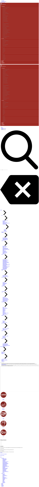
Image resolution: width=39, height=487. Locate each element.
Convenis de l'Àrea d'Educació (6, 262)
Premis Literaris (4, 251)
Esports (4, 110)
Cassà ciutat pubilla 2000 (5, 248)
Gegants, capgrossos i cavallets (6, 249)
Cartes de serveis (5, 28)
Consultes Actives (5, 81)
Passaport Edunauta (5, 261)
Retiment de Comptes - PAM (6, 36)
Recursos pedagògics (5, 267)
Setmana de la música (5, 252)
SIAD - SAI (4, 336)
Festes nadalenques (5, 283)
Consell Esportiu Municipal (5, 276)
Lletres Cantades (4, 253)
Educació (4, 117)
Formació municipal (5, 263)
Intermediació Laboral (5, 329)
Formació (2, 359)
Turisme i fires (2, 361)
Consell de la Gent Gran (5, 343)
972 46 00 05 (2, 0)
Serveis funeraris (4, 223)
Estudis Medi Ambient (5, 314)
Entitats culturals (4, 247)
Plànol (2, 61)
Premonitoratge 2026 (5, 301)
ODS (3, 22)
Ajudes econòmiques (5, 259)
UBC (3, 436)
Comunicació (4, 9)
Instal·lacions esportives (5, 275)
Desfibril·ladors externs (5, 220)
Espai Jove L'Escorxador (5, 298)
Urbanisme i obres (5, 17)
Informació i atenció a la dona (6, 328)
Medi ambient (4, 58)
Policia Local (4, 321)
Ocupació (2, 360)
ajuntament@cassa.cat (3, 1)
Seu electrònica (5, 27)
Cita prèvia (2, 62)
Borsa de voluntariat (5, 237)
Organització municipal (6, 23)
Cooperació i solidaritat (5, 238)
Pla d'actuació (4, 337)
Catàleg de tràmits (5, 8)
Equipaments (4, 221)
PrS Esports (5, 229)
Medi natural (4, 309)
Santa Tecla (4, 284)
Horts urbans (4, 312)
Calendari (4, 282)
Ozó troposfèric (4, 313)
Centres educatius (4, 260)
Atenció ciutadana (5, 18)
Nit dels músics (4, 250)
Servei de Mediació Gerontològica (6, 345)
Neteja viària (4, 311)
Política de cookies (2, 455)
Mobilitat (4, 310)
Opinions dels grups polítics (6, 32)
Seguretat (4, 59)
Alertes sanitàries (4, 307)
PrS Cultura (5, 230)
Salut (3, 52)
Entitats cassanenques (5, 40)
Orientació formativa (5, 264)
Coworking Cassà (3, 352)
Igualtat (2, 330)
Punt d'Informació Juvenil (5, 300)
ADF (3, 320)
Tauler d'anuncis (5, 37)
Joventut (4, 51)
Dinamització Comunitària (5, 344)
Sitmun (3, 427)
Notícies (2, 60)
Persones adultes (4, 265)
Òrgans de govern (5, 33)
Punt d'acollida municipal (5, 239)
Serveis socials (4, 45)
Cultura (4, 47)
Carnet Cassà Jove (5, 297)
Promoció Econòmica (5, 44)
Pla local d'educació (5, 266)
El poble (2, 38)
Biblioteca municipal (5, 246)
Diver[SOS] (4, 54)
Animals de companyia (5, 308)
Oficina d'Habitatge (5, 291)
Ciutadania (4, 39)
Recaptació (4, 76)
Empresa (2, 353)
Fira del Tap (4, 285)
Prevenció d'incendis (5, 322)
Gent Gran (2, 338)
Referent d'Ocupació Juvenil (6, 299)
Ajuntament (3, 6)
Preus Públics (4, 86)
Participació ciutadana (5, 13)
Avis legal (1, 452)
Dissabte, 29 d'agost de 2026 (2, 2)
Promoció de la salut (5, 222)
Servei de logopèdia (5, 268)
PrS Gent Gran (5, 231)
